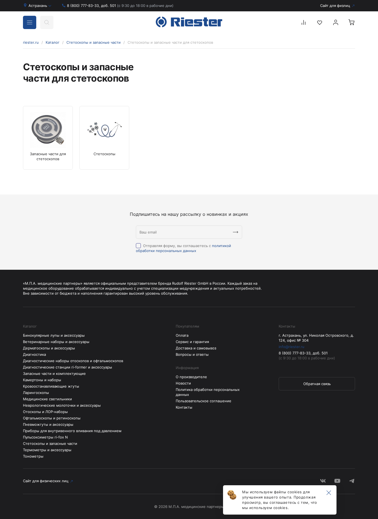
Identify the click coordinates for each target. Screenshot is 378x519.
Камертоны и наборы (42, 380)
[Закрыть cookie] (328, 493)
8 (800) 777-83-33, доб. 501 (120, 5)
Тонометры (33, 456)
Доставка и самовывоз (196, 348)
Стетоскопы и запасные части (93, 42)
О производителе (191, 377)
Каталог (52, 42)
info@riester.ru (291, 346)
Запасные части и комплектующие (54, 373)
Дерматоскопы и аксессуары (49, 348)
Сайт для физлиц (335, 5)
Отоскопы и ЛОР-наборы (45, 411)
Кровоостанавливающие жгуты (51, 386)
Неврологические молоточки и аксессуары (62, 405)
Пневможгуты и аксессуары (48, 424)
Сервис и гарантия (192, 341)
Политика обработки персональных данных (208, 392)
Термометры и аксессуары (47, 450)
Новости (183, 383)
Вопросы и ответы (192, 354)
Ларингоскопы (36, 392)
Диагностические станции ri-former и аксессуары (67, 367)
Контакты (184, 407)
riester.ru (31, 42)
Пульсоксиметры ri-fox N (45, 437)
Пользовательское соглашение (203, 401)
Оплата (182, 335)
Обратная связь (317, 384)
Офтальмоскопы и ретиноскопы (52, 418)
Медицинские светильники (47, 399)
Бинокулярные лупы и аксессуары (54, 335)
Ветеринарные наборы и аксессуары (56, 341)
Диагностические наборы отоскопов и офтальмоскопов (73, 361)
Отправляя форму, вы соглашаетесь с (183, 248)
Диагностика (34, 354)
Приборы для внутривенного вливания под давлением (72, 431)
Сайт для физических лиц (45, 481)
